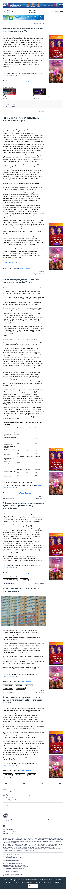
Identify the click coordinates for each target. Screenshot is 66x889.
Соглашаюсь (33, 886)
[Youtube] (60, 783)
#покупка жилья (8, 688)
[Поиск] (52, 11)
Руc (4, 11)
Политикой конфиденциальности (50, 882)
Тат (12, 11)
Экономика (41, 271)
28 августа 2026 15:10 (39, 583)
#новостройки (8, 576)
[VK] (6, 783)
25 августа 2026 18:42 (39, 692)
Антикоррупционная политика (11, 860)
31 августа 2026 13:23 (39, 273)
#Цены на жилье (20, 576)
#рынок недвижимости (10, 579)
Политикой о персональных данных (29, 882)
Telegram (28, 81)
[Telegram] (24, 783)
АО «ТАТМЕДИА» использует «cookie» (12, 863)
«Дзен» (21, 81)
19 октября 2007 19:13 (39, 23)
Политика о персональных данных (12, 857)
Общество (41, 21)
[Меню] (61, 11)
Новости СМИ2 (9, 104)
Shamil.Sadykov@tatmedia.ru (10, 875)
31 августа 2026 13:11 (39, 498)
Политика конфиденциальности (11, 871)
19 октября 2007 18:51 (39, 113)
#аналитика (24, 579)
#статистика (7, 777)
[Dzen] (42, 783)
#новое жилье (20, 688)
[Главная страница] (32, 11)
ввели (42, 758)
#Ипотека (19, 685)
